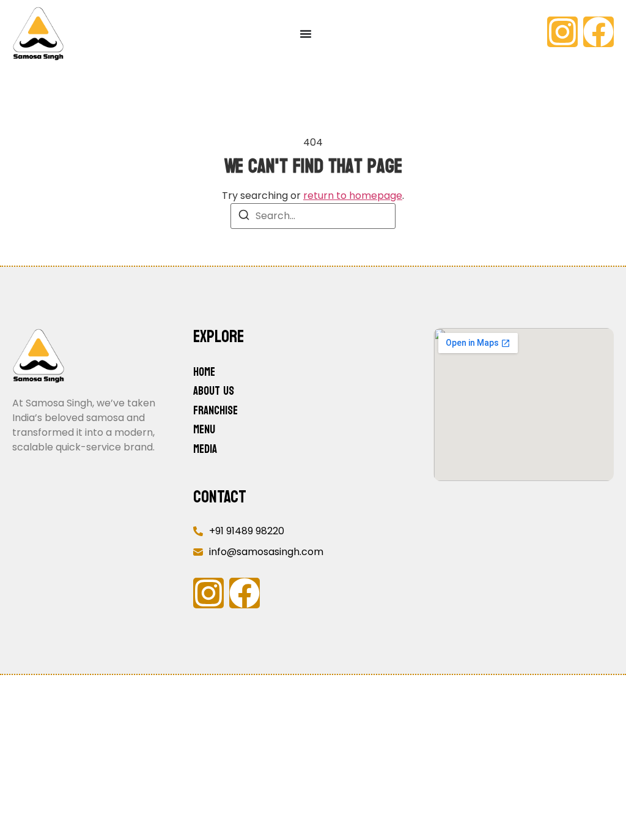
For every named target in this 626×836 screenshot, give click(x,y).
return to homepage (352, 195)
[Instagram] (562, 32)
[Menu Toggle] (306, 34)
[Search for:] (313, 216)
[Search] (244, 217)
